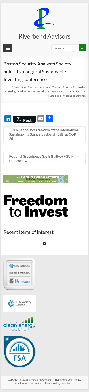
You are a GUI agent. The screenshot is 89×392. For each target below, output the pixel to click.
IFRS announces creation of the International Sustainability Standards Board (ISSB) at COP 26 (44, 134)
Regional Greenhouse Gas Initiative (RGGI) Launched (41, 158)
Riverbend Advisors (44, 36)
